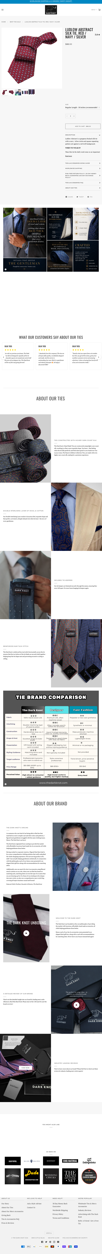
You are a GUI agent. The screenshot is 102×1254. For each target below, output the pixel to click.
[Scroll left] (3, 357)
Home (3, 22)
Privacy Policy (58, 1214)
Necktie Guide (53, 1238)
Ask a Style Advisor (34, 1203)
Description (70, 135)
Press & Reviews (7, 1223)
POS (64, 1238)
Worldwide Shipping (60, 1210)
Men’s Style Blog (38, 1238)
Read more (68, 156)
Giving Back (5, 1215)
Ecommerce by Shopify (79, 1238)
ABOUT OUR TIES (71, 188)
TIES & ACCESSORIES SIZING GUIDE (77, 163)
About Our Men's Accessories (12, 1211)
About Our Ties (7, 1207)
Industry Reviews (84, 1210)
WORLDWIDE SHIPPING (73, 168)
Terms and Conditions (61, 1218)
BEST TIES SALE (15, 22)
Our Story (5, 1203)
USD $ (93, 9)
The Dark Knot (18, 1238)
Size (66, 104)
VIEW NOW (25, 1068)
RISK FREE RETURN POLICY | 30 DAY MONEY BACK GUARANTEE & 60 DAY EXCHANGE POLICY (80, 175)
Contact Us (31, 1207)
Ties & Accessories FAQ (74, 182)
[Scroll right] (98, 357)
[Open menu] (4, 10)
